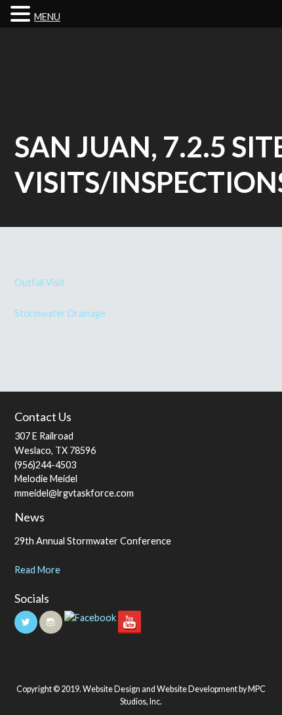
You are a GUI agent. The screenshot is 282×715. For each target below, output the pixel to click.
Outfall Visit (39, 282)
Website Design (111, 689)
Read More (37, 569)
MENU (47, 16)
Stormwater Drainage (60, 313)
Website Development (197, 689)
